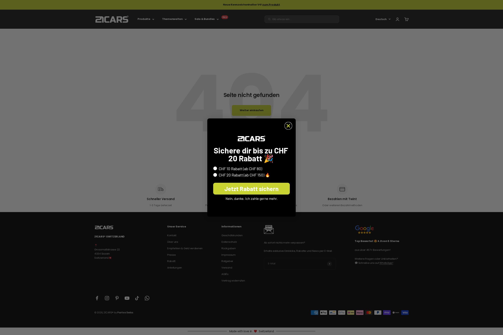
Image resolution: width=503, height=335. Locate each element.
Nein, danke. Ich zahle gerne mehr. (252, 198)
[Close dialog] (288, 125)
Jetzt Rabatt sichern (251, 188)
